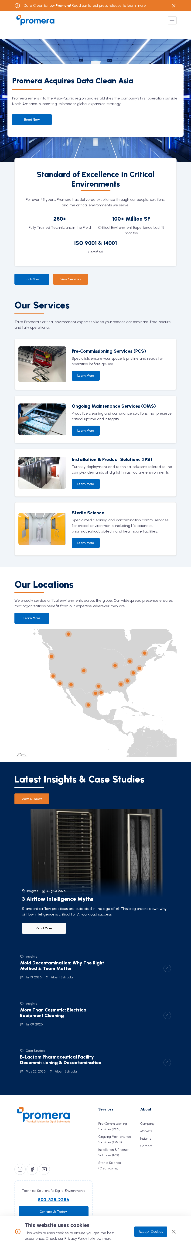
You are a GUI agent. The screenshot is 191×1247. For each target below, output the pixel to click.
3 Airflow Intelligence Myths (57, 899)
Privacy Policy (76, 1238)
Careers (146, 1146)
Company (147, 1124)
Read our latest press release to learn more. (109, 5)
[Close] (174, 1231)
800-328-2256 (53, 1200)
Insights (145, 1139)
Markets (146, 1131)
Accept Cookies (151, 1232)
